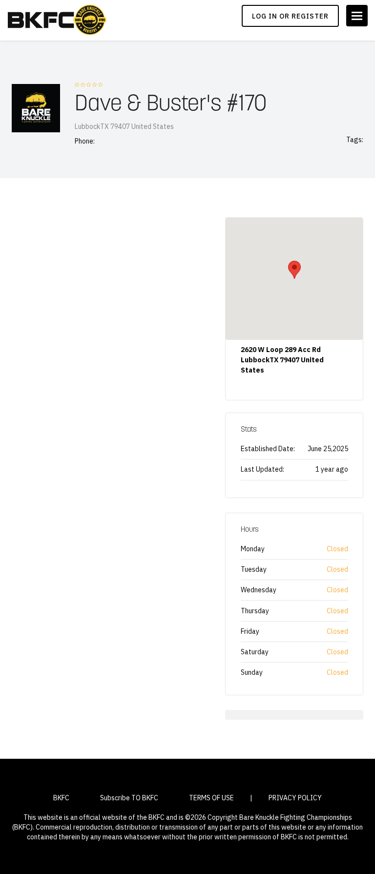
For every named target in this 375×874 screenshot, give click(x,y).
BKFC (61, 797)
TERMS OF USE (211, 797)
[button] (294, 270)
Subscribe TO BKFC (129, 797)
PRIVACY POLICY (295, 797)
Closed (337, 548)
